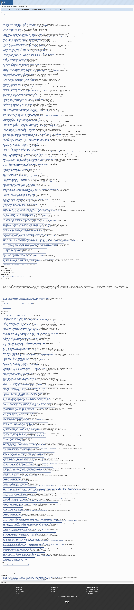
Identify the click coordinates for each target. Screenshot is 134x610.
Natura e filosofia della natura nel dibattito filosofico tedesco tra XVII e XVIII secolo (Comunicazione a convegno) (25, 191)
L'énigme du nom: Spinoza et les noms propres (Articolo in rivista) (16, 100)
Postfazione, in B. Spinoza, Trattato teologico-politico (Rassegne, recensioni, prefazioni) (20, 126)
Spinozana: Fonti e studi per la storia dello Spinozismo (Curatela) (15, 59)
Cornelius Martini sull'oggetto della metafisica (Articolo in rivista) (15, 246)
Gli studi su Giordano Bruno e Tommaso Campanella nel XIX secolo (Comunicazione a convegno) (22, 86)
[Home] (6, 2)
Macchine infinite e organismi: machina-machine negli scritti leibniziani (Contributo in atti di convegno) (23, 148)
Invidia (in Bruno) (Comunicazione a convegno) (12, 66)
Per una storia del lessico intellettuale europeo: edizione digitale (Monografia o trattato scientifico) (22, 190)
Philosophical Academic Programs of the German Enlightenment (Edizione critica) (19, 129)
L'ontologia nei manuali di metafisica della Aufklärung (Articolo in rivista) (17, 51)
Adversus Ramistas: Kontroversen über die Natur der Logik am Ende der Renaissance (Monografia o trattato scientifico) (26, 140)
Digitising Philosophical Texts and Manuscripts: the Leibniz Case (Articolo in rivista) (19, 231)
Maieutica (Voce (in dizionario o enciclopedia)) (12, 26)
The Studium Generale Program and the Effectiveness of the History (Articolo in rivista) (20, 161)
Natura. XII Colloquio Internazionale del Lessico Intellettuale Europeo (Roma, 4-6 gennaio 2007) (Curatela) (23, 163)
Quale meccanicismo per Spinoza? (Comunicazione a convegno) (15, 171)
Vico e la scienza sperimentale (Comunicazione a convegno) (14, 116)
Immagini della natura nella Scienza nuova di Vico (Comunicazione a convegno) (18, 166)
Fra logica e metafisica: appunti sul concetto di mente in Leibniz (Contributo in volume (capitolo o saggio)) (23, 223)
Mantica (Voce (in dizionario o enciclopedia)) (11, 250)
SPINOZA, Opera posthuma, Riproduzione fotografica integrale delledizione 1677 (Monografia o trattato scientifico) (25, 218)
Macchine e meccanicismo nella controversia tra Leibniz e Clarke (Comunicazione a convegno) (21, 194)
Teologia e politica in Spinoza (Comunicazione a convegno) (14, 95)
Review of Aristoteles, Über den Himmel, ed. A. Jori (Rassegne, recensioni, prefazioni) (19, 158)
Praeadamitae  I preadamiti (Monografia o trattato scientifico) (15, 44)
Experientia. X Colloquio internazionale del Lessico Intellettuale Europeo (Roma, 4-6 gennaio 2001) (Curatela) (24, 50)
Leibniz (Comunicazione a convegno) (10, 174)
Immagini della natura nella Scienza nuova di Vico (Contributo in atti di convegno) (19, 179)
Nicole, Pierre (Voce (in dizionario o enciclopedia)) (12, 30)
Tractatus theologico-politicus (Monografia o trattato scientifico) (15, 261)
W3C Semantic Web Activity (93, 589)
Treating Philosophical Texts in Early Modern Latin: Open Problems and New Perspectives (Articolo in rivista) (24, 230)
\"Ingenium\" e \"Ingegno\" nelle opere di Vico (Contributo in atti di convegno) (18, 24)
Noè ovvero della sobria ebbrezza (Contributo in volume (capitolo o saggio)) (18, 214)
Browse (32, 4)
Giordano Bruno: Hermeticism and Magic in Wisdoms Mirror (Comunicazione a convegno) (20, 83)
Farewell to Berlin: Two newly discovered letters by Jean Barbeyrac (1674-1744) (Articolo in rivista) (22, 120)
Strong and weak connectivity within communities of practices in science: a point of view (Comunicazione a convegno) (26, 139)
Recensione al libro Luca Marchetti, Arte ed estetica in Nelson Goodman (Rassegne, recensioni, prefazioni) (24, 121)
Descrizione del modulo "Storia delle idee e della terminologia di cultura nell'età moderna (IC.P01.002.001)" (24, 299)
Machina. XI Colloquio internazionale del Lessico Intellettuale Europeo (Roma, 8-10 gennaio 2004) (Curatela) (24, 228)
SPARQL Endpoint (25, 4)
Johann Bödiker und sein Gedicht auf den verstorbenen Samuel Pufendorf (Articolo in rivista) (21, 96)
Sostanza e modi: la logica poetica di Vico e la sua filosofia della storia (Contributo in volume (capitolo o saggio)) (25, 154)
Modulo (4, 14)
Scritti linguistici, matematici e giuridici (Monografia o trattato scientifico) (17, 58)
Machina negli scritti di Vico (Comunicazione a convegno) (14, 75)
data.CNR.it (16, 4)
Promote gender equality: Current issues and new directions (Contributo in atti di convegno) (21, 103)
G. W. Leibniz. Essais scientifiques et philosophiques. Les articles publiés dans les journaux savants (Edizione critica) (25, 101)
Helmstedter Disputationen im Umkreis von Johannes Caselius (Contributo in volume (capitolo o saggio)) (23, 234)
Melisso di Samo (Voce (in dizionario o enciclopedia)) (13, 28)
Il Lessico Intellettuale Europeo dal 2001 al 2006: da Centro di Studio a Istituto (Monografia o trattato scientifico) (25, 41)
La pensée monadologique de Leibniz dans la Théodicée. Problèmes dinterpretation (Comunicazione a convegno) (25, 68)
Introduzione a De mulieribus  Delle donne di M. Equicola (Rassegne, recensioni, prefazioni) (21, 124)
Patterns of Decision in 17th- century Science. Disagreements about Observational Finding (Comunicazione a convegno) (26, 224)
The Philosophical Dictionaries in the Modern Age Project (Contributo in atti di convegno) (20, 145)
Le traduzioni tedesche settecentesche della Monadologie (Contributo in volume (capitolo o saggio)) (22, 128)
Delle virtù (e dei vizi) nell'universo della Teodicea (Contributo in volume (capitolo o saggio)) (21, 208)
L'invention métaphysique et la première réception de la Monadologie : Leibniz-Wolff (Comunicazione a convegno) (25, 164)
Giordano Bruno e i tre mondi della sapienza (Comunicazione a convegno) (17, 135)
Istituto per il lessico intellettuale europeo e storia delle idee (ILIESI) (16, 276)
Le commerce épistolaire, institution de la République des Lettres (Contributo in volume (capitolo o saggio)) (24, 53)
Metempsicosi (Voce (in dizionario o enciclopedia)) (13, 29)
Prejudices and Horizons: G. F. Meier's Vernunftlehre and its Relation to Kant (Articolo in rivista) (21, 113)
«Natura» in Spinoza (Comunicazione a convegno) (12, 168)
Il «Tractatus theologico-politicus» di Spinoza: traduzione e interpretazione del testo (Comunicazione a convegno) (25, 196)
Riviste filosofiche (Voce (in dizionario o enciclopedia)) (13, 249)
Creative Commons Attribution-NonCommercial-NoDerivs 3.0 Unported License (73, 599)
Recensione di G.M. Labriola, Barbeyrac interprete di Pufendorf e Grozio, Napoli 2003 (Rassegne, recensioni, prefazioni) (26, 123)
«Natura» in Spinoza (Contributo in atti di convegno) (13, 183)
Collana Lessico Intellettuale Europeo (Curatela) (12, 31)
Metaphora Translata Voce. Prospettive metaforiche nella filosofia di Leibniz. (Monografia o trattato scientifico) (25, 25)
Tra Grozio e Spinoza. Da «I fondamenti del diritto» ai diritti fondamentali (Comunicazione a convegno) (23, 99)
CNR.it (37, 4)
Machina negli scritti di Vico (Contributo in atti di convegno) (14, 180)
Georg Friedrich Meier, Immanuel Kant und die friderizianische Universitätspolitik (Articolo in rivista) (22, 225)
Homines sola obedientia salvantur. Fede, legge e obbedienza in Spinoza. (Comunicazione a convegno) (23, 173)
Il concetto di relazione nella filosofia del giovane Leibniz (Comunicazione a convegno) (20, 204)
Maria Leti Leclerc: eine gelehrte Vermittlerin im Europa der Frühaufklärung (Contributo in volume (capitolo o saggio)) (26, 215)
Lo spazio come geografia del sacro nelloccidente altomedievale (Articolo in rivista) (19, 114)
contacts (54, 591)
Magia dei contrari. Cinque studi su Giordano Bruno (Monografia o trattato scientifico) (20, 263)
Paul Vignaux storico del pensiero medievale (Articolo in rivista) (15, 106)
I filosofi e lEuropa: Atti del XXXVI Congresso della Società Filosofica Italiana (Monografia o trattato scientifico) (24, 253)
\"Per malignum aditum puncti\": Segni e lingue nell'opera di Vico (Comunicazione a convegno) (21, 206)
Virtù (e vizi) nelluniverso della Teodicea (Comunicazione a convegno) (16, 69)
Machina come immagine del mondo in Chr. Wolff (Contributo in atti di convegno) (19, 149)
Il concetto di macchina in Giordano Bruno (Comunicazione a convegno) (17, 169)
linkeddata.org (90, 593)
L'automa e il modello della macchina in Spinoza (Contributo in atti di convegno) (18, 184)
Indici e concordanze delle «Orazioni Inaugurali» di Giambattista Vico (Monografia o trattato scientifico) (23, 45)
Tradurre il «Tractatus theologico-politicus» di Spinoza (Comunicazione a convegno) (19, 79)
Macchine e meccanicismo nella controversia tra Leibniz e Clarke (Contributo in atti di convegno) (22, 185)
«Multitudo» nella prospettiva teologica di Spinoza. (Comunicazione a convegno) (18, 80)
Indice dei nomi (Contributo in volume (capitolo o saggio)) (14, 60)
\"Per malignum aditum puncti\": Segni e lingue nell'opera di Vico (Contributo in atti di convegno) (22, 39)
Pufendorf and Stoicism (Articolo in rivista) (11, 233)
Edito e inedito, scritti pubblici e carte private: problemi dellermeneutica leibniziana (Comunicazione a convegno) (25, 133)
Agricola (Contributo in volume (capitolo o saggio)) (13, 254)
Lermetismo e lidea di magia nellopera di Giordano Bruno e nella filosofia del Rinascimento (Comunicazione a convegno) (26, 199)
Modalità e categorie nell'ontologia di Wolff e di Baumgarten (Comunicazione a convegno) (20, 176)
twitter (54, 589)
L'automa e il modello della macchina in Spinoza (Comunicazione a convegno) (18, 74)
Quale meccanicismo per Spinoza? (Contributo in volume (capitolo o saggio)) (18, 219)
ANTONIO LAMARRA (7, 307)
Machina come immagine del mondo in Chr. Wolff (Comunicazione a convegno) (18, 195)
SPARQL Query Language (93, 591)
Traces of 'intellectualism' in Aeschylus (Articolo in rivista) (14, 105)
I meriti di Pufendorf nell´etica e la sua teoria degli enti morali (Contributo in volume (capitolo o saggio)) (23, 255)
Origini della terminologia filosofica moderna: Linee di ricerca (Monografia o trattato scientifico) (22, 260)
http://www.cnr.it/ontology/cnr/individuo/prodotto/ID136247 (15, 559)
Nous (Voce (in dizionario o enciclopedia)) (11, 200)
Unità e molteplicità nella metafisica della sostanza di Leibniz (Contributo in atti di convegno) (21, 143)
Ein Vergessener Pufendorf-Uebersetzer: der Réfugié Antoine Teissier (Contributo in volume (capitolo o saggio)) (25, 248)
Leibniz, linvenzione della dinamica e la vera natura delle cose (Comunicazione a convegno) (21, 94)
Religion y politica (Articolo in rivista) (10, 155)
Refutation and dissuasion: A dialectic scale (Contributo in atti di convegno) (17, 108)
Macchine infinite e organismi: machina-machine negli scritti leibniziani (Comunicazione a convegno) (22, 193)
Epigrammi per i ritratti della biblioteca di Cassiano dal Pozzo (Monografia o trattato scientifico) (21, 150)
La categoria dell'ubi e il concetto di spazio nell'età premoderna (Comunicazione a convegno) (21, 91)
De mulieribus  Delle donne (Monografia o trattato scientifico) (15, 216)
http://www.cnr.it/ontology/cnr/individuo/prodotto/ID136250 (15, 560)
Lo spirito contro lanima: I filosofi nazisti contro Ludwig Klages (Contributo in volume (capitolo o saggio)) (23, 211)
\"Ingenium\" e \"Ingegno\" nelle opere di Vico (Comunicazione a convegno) (18, 203)
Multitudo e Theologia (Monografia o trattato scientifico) (14, 221)
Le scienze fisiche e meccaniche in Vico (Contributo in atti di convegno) (17, 178)
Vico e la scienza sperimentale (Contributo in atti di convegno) (15, 23)
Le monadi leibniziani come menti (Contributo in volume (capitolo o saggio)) (18, 43)
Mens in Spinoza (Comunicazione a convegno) (12, 76)
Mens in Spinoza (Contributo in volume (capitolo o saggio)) (14, 40)
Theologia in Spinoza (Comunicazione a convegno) (13, 170)
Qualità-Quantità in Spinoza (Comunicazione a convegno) (14, 93)
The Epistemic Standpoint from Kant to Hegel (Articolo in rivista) (15, 119)
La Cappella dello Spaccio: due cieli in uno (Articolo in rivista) (14, 238)
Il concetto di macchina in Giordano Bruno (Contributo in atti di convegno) (17, 104)
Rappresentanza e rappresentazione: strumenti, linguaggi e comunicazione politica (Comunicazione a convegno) (25, 73)
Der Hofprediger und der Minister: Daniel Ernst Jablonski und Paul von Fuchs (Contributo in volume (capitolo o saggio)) (26, 256)
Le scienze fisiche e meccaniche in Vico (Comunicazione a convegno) (16, 165)
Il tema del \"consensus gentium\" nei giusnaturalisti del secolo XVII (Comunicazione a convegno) (22, 118)
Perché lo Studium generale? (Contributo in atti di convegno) (15, 144)
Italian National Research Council (70, 596)
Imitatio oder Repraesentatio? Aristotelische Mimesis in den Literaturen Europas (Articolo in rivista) (22, 160)
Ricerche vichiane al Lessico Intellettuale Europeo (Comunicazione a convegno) (18, 251)
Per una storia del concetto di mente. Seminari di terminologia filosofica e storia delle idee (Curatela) (22, 55)
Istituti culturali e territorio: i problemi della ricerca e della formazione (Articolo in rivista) (20, 98)
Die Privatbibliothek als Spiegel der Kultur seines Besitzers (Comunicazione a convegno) (20, 175)
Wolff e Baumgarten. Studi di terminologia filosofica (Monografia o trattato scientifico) (20, 46)
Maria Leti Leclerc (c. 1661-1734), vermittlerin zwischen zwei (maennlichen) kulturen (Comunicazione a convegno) (25, 90)
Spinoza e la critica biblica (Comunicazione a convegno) (13, 56)
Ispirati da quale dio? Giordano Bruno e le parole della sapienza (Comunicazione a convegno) (21, 64)
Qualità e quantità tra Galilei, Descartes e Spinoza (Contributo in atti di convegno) (19, 109)
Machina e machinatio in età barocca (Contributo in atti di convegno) (16, 146)
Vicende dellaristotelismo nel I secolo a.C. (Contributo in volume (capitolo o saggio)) (19, 35)
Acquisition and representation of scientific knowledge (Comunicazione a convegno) (19, 130)
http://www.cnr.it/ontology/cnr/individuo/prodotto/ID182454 (15, 558)
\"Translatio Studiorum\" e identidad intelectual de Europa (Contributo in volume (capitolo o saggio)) (22, 34)
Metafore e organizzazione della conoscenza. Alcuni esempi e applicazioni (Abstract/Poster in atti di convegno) (24, 138)
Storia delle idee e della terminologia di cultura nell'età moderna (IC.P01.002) (18, 303)
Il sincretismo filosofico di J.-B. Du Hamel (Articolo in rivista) (14, 229)
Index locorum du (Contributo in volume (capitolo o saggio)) (14, 49)
